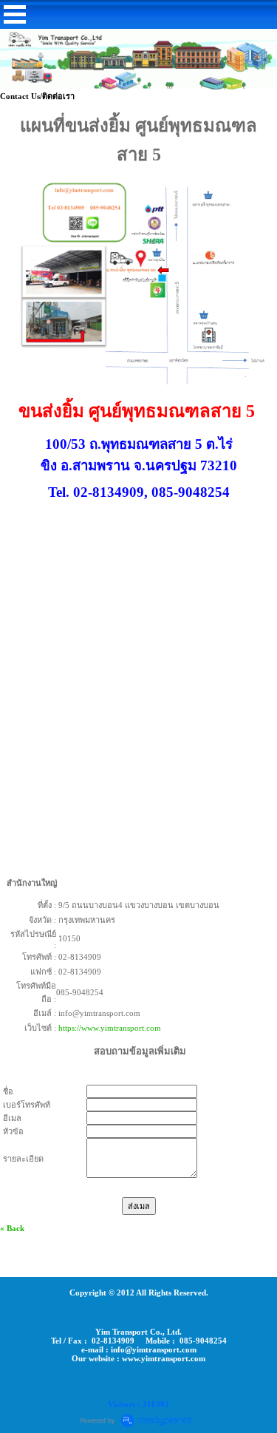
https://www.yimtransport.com (109, 1027)
